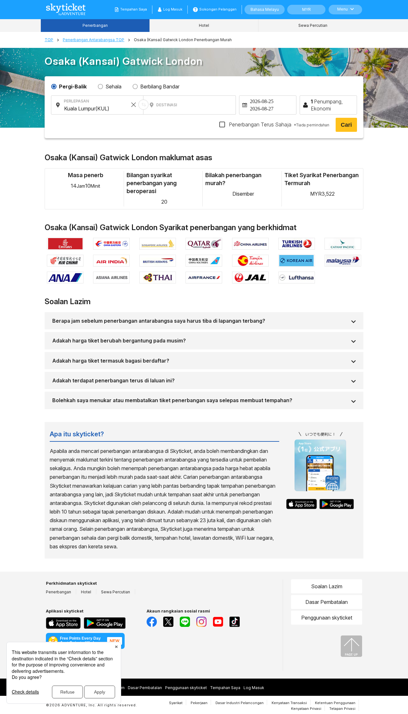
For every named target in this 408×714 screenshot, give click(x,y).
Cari (346, 125)
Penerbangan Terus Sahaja (278, 124)
